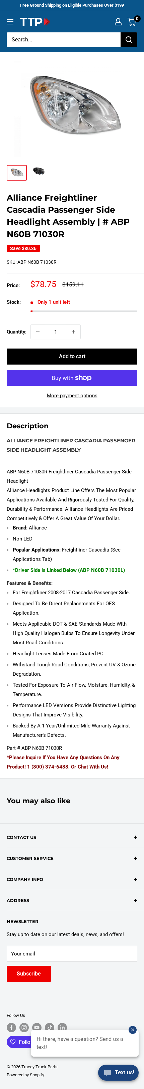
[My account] (118, 21)
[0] (132, 22)
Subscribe (29, 973)
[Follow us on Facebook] (11, 1027)
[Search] (129, 39)
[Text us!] (118, 1075)
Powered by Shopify (25, 1074)
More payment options (72, 396)
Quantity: (16, 332)
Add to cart (72, 356)
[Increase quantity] (73, 332)
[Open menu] (10, 21)
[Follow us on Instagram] (24, 1027)
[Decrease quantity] (38, 332)
